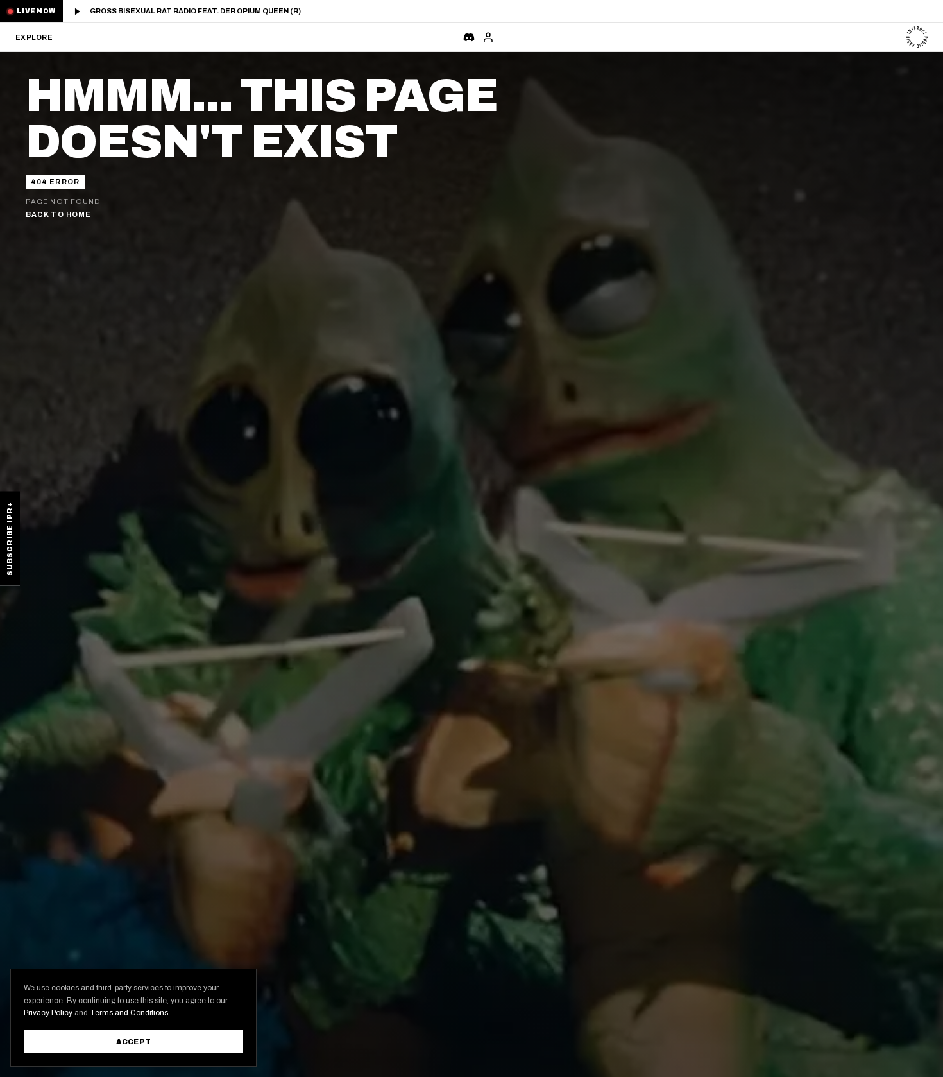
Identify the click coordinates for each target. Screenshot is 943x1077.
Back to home (58, 214)
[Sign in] (488, 37)
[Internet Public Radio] (917, 37)
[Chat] (469, 37)
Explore (33, 37)
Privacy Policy (48, 1012)
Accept (133, 1042)
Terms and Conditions (129, 1012)
